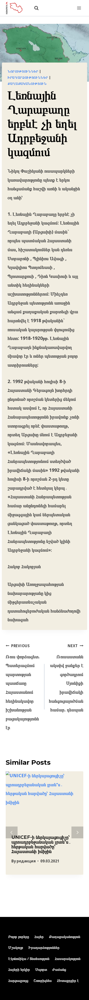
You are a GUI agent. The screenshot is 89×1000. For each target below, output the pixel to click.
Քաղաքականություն (27, 83)
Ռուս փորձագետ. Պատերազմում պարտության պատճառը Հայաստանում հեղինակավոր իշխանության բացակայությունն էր (23, 687)
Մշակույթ (15, 947)
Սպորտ (41, 969)
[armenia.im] (16, 8)
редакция (26, 861)
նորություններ (23, 71)
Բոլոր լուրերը (18, 936)
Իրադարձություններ (28, 77)
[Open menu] (79, 8)
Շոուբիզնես (43, 980)
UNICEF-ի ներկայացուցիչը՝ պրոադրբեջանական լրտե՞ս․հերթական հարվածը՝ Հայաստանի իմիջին (41, 844)
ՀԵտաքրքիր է (68, 980)
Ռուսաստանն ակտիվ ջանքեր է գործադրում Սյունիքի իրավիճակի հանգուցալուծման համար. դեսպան (66, 678)
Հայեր (39, 936)
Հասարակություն (67, 958)
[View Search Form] (34, 8)
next (77, 832)
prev (12, 832)
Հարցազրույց (18, 980)
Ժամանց (59, 969)
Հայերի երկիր (19, 969)
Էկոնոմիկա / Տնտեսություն (28, 958)
